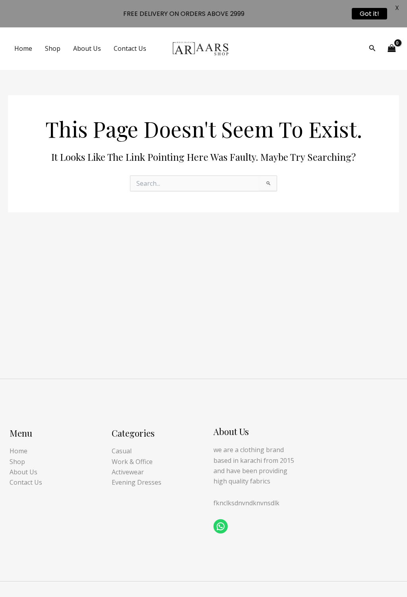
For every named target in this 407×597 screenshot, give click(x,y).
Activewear (128, 472)
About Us (87, 48)
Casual (122, 451)
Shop (52, 48)
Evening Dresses (136, 482)
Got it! (369, 13)
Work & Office (132, 461)
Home (23, 48)
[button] (372, 48)
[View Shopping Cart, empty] (391, 48)
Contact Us (130, 48)
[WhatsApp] (220, 526)
